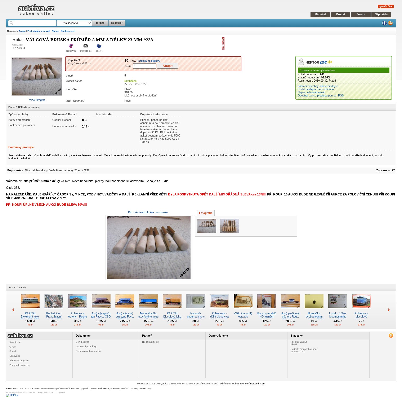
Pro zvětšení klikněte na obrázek (148, 212)
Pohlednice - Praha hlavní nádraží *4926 (53, 316)
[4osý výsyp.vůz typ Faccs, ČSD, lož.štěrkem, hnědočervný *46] (101, 310)
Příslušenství (68, 31)
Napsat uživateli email (311, 92)
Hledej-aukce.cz (150, 342)
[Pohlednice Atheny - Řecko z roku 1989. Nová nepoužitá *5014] (77, 310)
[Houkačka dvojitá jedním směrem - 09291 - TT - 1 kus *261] (314, 310)
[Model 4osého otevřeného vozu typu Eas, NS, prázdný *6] (148, 310)
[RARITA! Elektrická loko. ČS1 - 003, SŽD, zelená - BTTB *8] (30, 310)
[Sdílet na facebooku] (99, 46)
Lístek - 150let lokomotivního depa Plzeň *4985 (338, 318)
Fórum (361, 14)
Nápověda (381, 14)
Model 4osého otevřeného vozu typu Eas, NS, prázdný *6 (148, 318)
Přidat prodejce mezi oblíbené (316, 89)
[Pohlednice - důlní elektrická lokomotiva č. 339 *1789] (219, 310)
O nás (12, 346)
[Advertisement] (275, 43)
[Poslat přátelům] (85, 46)
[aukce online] (36, 15)
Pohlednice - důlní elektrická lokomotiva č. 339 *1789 (219, 318)
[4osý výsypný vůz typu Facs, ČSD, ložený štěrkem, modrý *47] (125, 310)
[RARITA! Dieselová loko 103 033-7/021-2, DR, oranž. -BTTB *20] (172, 310)
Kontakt (13, 351)
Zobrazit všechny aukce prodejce (318, 86)
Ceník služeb (82, 342)
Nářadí (55, 31)
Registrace (15, 342)
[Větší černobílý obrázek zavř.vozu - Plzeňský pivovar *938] (243, 310)
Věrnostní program (18, 360)
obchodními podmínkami (252, 383)
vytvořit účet (386, 6)
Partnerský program (19, 365)
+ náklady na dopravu (148, 61)
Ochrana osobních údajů (88, 351)
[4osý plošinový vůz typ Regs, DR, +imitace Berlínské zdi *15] (290, 310)
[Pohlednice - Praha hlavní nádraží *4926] (54, 310)
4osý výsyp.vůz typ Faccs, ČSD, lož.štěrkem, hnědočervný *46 (101, 318)
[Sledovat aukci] (71, 46)
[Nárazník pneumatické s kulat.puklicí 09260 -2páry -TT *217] (196, 310)
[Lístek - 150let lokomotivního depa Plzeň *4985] (337, 310)
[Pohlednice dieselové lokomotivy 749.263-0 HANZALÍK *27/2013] (361, 310)
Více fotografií (37, 100)
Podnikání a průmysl (38, 31)
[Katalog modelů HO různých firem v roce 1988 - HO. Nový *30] (266, 310)
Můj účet (320, 14)
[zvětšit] (148, 247)
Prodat (340, 14)
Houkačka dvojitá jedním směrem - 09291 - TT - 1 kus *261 (314, 318)
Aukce (22, 31)
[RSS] (390, 24)
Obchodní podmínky (86, 346)
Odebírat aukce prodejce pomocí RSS (321, 95)
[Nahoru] (391, 335)
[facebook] (384, 24)
